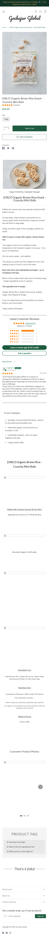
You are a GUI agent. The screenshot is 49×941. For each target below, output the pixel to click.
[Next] (40, 787)
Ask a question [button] (24, 353)
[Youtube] (6, 933)
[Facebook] (2, 933)
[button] (7, 105)
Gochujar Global (24, 18)
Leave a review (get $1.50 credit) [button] (24, 347)
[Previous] (8, 787)
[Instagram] (9, 933)
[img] (7, 373)
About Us (6, 896)
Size (3, 115)
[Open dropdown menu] (44, 889)
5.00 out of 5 (30, 323)
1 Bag (6, 119)
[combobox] (6, 128)
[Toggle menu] (3, 11)
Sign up (40, 916)
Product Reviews (9, 902)
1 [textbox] (4, 129)
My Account (7, 889)
